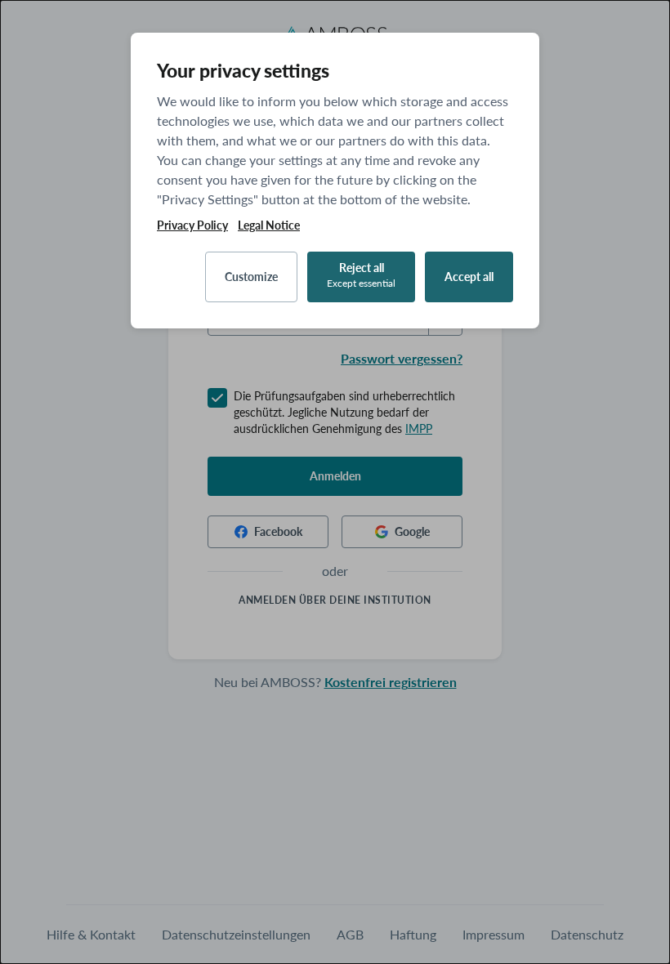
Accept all (469, 276)
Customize (251, 276)
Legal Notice (269, 225)
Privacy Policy (192, 225)
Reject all (361, 275)
